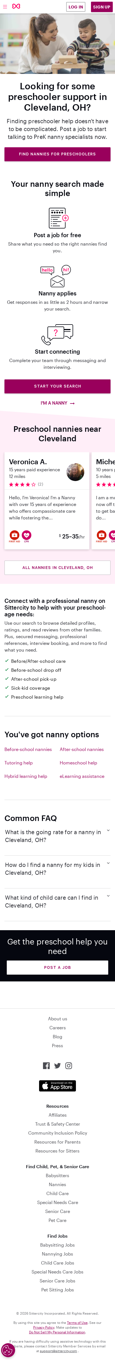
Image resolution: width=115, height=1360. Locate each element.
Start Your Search (57, 386)
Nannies (57, 1184)
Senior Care (57, 1211)
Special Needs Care (57, 1202)
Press (57, 1045)
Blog (57, 1036)
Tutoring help (18, 762)
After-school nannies (82, 749)
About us (57, 1018)
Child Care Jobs (57, 1262)
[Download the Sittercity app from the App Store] (57, 1085)
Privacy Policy (43, 1327)
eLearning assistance (82, 776)
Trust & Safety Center (57, 1123)
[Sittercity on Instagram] (68, 1065)
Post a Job (57, 967)
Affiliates (58, 1115)
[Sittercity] (16, 6)
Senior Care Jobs (57, 1280)
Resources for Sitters (57, 1150)
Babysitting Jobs (57, 1244)
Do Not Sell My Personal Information (57, 1332)
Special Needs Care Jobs (57, 1271)
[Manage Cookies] (8, 1350)
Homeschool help (78, 762)
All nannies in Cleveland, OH (57, 567)
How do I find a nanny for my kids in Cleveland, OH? (52, 868)
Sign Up (102, 6)
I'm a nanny (54, 403)
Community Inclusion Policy (57, 1132)
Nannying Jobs (57, 1253)
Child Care (57, 1193)
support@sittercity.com (58, 1351)
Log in (76, 6)
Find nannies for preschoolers (57, 154)
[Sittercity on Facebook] (46, 1065)
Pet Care (57, 1220)
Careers (57, 1027)
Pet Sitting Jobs (57, 1289)
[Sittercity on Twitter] (57, 1065)
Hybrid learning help (25, 776)
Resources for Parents (57, 1141)
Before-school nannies (28, 749)
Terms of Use (77, 1322)
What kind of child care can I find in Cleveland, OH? (52, 901)
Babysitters (57, 1175)
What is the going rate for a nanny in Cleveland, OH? (53, 836)
